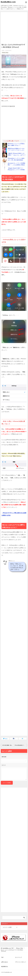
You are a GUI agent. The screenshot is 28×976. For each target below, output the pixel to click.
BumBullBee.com (8, 2)
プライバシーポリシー (20, 962)
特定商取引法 (4, 966)
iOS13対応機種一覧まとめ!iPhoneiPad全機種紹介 (8, 745)
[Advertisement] (14, 28)
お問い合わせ (4, 962)
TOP (8, 948)
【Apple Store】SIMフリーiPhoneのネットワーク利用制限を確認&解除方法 (16, 169)
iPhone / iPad (5, 52)
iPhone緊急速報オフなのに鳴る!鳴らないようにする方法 (21, 745)
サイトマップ (18, 957)
